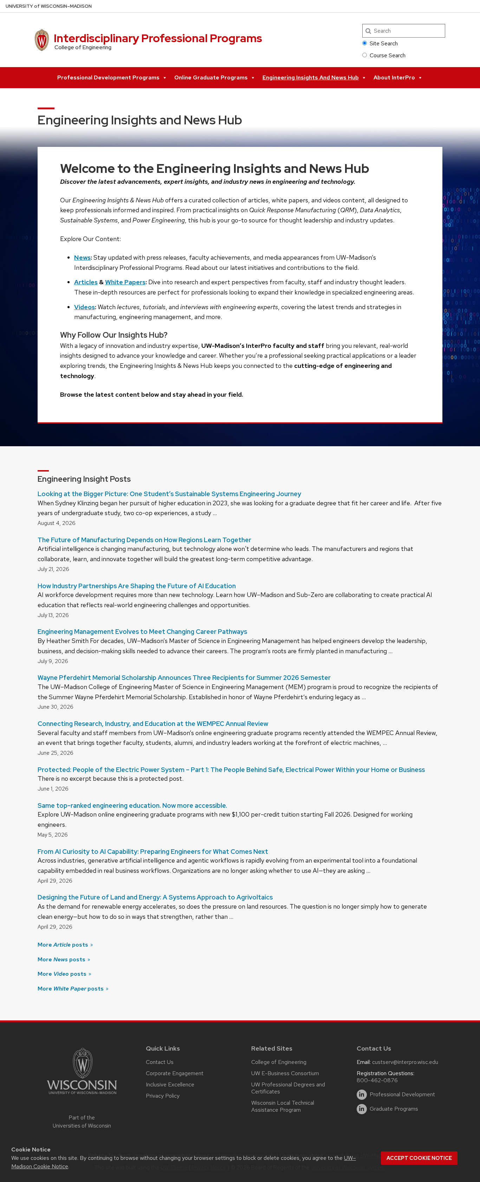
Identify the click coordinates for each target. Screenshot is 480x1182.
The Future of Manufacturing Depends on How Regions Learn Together (144, 540)
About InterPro (394, 77)
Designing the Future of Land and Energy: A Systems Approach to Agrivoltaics (155, 897)
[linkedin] (362, 1095)
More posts (64, 944)
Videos (84, 307)
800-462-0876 (377, 1080)
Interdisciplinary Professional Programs (158, 38)
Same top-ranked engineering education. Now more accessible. (132, 805)
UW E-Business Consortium (285, 1073)
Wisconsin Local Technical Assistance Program (282, 1106)
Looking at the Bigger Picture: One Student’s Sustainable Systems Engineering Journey (169, 494)
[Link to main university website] (82, 1095)
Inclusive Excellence (170, 1084)
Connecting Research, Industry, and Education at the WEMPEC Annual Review (153, 724)
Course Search (388, 55)
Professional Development (402, 1094)
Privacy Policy (163, 1095)
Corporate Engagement (174, 1073)
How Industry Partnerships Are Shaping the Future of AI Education (137, 586)
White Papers (125, 282)
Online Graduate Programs (211, 77)
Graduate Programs (394, 1108)
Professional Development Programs (108, 77)
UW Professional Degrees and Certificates (288, 1088)
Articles (86, 282)
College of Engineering (278, 1062)
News (82, 257)
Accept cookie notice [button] (419, 1158)
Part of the (82, 1121)
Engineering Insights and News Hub (310, 77)
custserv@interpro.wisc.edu (405, 1062)
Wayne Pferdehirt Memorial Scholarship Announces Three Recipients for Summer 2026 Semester (184, 678)
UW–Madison (49, 6)
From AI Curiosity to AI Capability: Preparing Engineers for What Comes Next (153, 851)
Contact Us (160, 1062)
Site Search (384, 43)
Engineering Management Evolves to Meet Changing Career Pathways (142, 632)
